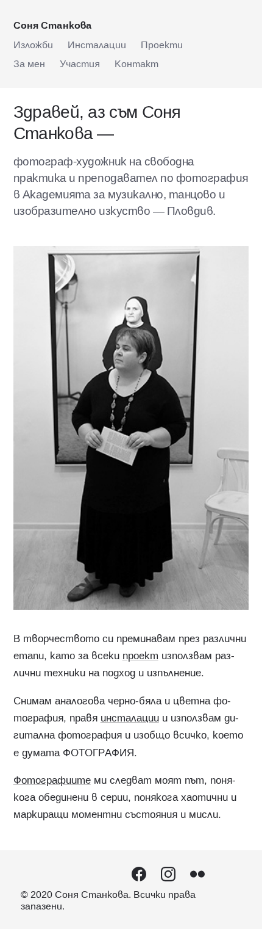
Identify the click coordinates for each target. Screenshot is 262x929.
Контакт (136, 63)
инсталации (130, 718)
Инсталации (97, 44)
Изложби (33, 44)
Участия (80, 63)
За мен (29, 63)
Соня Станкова (52, 25)
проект (140, 655)
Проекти (162, 44)
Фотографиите (52, 780)
